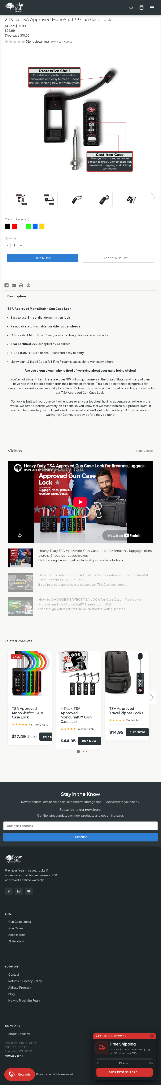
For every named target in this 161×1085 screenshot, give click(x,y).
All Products (16, 941)
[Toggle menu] (152, 7)
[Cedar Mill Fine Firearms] (80, 861)
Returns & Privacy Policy (25, 981)
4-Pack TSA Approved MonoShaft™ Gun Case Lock (76, 715)
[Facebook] (6, 285)
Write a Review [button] (61, 42)
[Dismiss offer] (152, 1036)
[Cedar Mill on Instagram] (19, 891)
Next (153, 196)
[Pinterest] (28, 285)
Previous (8, 196)
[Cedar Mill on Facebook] (9, 891)
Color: (17, 219)
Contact (13, 974)
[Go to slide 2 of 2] (85, 751)
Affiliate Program (19, 987)
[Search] (131, 7)
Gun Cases (15, 928)
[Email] (14, 285)
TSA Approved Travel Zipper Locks (126, 711)
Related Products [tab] (18, 641)
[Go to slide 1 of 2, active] (78, 751)
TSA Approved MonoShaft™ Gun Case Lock (27, 713)
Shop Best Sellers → (124, 1072)
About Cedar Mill (19, 1034)
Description (16, 296)
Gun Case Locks (19, 921)
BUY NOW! (50, 736)
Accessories (16, 935)
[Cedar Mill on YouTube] (29, 891)
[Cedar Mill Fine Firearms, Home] (15, 7)
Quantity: (11, 238)
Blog (11, 994)
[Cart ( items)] (141, 7)
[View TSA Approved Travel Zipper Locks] (127, 673)
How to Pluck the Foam (24, 1000)
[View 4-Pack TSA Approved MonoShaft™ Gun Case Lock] (78, 673)
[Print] (21, 285)
